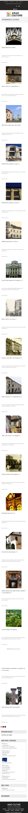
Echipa (16, 1)
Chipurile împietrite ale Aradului (8, 47)
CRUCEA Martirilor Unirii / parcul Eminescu (11, 707)
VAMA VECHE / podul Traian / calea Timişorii (11, 125)
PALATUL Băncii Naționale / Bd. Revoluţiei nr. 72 (12, 280)
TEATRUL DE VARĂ (6, 735)
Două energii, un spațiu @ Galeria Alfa (9, 755)
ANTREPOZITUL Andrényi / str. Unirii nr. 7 (11, 202)
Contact (21, 1)
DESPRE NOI (6, 1)
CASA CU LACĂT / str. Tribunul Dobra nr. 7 (10, 86)
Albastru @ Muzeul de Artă (7, 762)
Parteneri (12, 1)
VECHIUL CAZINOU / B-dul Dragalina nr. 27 (11, 474)
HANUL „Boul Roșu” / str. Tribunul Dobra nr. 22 (12, 396)
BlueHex (20, 812)
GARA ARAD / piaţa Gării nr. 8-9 (8, 513)
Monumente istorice (4, 62)
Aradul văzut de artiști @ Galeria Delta (9, 779)
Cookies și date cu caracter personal (13, 3)
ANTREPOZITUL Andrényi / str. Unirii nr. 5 (11, 164)
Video (22, 810)
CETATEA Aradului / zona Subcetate (9, 629)
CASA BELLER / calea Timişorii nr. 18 (9, 552)
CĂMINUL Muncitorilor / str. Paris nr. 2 (10, 241)
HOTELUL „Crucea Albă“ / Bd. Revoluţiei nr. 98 (12, 358)
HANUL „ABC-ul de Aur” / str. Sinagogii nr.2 (11, 435)
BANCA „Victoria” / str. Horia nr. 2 (9, 319)
